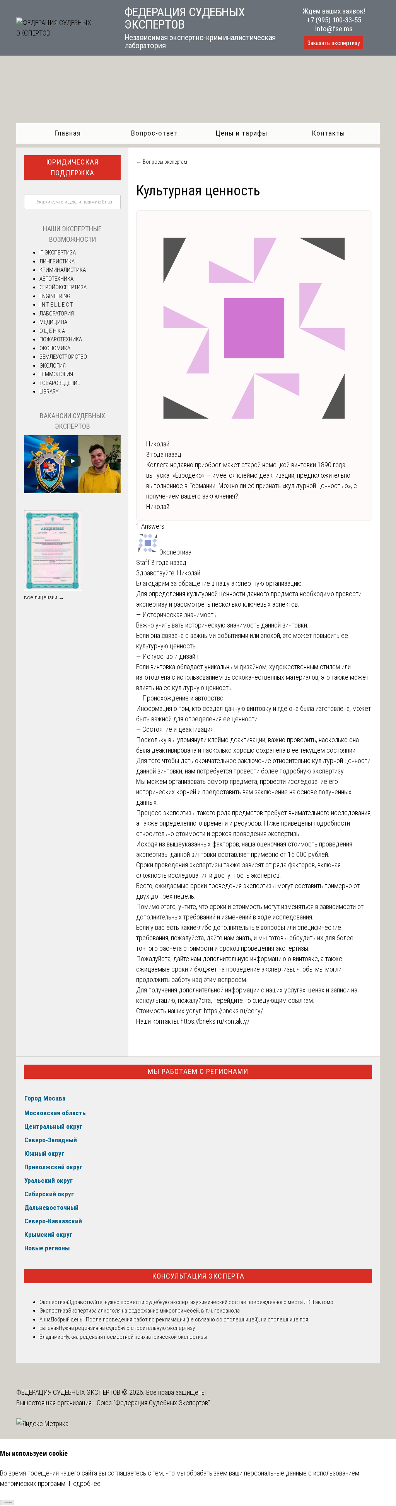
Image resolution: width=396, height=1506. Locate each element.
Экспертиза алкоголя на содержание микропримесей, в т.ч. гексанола (154, 1310)
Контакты (328, 133)
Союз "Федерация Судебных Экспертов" (153, 1403)
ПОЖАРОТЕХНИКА (60, 339)
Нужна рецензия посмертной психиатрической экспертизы (135, 1336)
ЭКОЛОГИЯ (52, 365)
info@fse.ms (334, 28)
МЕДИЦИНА (53, 322)
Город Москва (44, 1098)
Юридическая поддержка (72, 168)
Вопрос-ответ (154, 133)
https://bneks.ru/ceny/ (233, 1011)
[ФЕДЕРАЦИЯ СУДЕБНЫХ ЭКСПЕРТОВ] (62, 33)
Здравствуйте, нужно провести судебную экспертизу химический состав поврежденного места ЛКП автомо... (202, 1302)
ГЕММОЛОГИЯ (56, 374)
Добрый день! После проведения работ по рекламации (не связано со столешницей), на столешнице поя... (181, 1319)
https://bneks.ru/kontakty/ (215, 1021)
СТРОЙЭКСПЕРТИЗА (63, 287)
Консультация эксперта (198, 1276)
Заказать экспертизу (333, 43)
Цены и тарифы (241, 133)
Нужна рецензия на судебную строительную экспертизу (127, 1328)
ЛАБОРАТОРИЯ (56, 313)
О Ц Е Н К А (52, 330)
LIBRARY (48, 391)
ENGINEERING (54, 296)
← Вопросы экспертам (161, 162)
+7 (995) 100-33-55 (334, 19)
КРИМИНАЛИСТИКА (62, 269)
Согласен (7, 1502)
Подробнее (84, 1483)
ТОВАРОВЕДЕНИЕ (59, 383)
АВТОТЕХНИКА (56, 278)
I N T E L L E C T (56, 304)
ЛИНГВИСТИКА (57, 261)
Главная (67, 133)
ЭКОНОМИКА (54, 348)
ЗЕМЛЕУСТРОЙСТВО (63, 356)
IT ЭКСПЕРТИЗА (57, 252)
